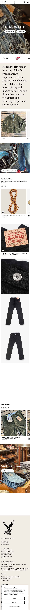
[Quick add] (3, 212)
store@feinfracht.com (6, 578)
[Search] (5, 2)
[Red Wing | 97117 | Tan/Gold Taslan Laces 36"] (13, 201)
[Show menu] (2, 2)
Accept (14, 598)
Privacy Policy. (14, 594)
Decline (14, 602)
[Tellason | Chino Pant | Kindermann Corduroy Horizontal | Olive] (13, 423)
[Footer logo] (9, 527)
